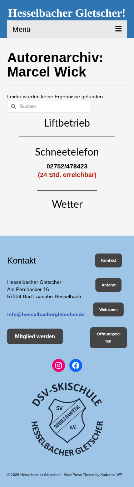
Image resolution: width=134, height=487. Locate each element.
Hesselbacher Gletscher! (67, 12)
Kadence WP (111, 475)
